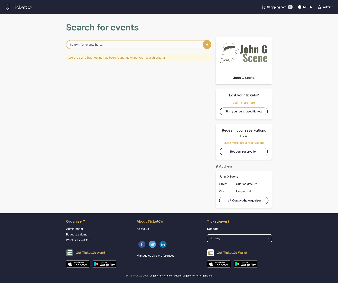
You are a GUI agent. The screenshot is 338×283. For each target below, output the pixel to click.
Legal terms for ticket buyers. (166, 275)
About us (143, 229)
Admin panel (74, 229)
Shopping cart (279, 7)
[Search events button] (207, 44)
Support (212, 229)
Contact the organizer (246, 200)
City (221, 191)
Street (223, 184)
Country (213, 232)
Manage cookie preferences (155, 255)
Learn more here (244, 102)
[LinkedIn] (163, 244)
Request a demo (76, 234)
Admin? (328, 7)
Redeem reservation (243, 151)
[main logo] (18, 7)
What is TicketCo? (78, 240)
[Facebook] (141, 244)
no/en (307, 7)
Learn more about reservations (243, 142)
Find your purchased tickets (244, 111)
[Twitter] (152, 244)
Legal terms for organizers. (197, 275)
